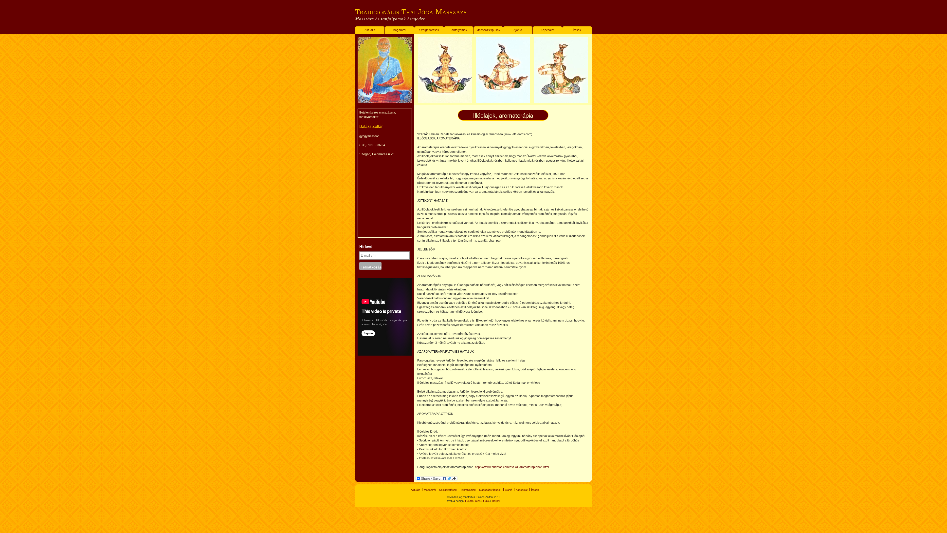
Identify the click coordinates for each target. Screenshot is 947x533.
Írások (577, 30)
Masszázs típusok (488, 30)
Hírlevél (366, 247)
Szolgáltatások (429, 30)
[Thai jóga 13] (445, 102)
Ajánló (517, 30)
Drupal (496, 500)
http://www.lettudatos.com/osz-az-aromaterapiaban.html (512, 467)
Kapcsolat (547, 30)
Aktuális (369, 30)
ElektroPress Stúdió (477, 500)
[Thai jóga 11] (561, 102)
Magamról (399, 30)
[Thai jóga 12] (503, 102)
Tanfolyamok (458, 30)
